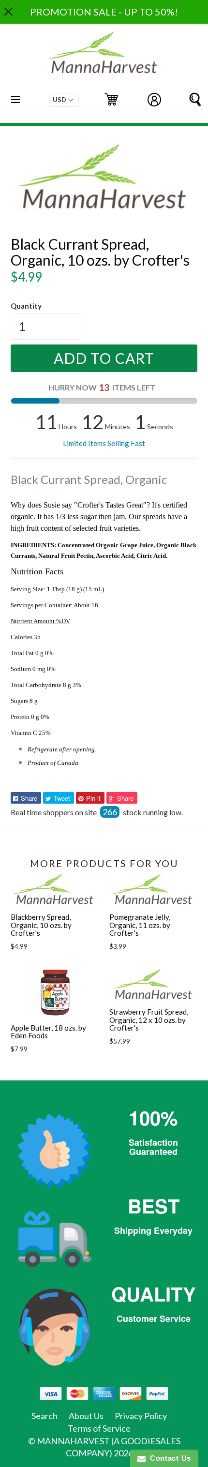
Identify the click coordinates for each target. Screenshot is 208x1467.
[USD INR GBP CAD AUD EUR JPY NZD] (64, 100)
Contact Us (168, 1458)
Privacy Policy (141, 1415)
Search (44, 1415)
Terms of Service (99, 1428)
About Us (86, 1415)
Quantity (26, 305)
